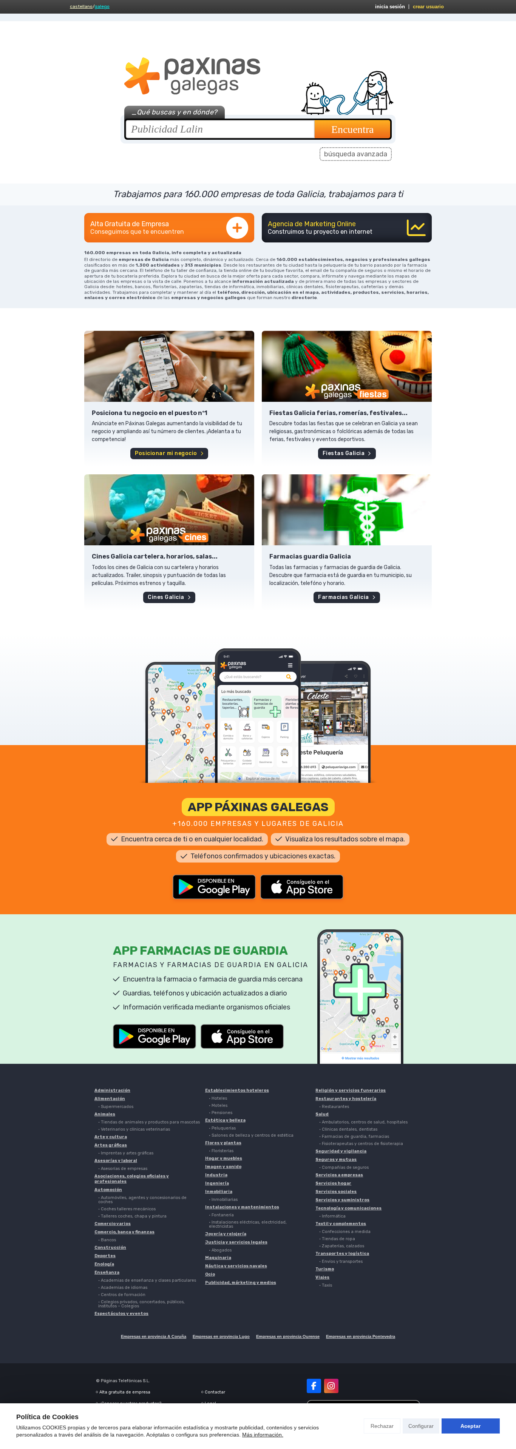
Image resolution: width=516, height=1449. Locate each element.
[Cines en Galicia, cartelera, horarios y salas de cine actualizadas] (169, 509)
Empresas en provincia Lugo (221, 1336)
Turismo (324, 1269)
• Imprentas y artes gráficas (125, 1153)
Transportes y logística (342, 1253)
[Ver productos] (169, 366)
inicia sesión (390, 6)
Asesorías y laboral (115, 1160)
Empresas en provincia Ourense (288, 1336)
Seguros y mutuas (336, 1159)
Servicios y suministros (342, 1199)
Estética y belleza (225, 1120)
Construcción (110, 1247)
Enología (104, 1264)
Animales (104, 1114)
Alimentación (109, 1098)
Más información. (262, 1435)
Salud (322, 1114)
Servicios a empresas (339, 1175)
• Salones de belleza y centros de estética (251, 1135)
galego (102, 6)
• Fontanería (221, 1215)
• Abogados (220, 1250)
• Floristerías (221, 1150)
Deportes (105, 1255)
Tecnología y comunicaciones (348, 1208)
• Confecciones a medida (345, 1231)
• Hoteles (218, 1098)
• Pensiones (220, 1112)
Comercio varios (112, 1223)
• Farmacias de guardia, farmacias (354, 1136)
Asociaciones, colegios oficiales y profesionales (131, 1179)
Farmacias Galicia (343, 597)
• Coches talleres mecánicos (127, 1209)
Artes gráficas (110, 1145)
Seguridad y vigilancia (340, 1151)
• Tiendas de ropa (337, 1238)
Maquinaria (218, 1257)
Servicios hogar (333, 1183)
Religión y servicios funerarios (350, 1090)
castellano (81, 6)
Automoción (108, 1189)
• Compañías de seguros (344, 1167)
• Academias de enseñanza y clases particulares (147, 1280)
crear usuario (428, 6)
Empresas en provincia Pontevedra (360, 1336)
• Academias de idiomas (122, 1287)
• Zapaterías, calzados (341, 1246)
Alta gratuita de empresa (124, 1392)
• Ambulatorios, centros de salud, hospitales (363, 1122)
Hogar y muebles (223, 1158)
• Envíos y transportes (341, 1261)
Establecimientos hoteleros (237, 1090)
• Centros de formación (121, 1294)
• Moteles (218, 1105)
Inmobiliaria (218, 1191)
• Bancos (107, 1240)
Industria (216, 1175)
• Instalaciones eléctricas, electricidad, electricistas (248, 1224)
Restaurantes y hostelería (345, 1098)
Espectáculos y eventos (121, 1313)
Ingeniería (217, 1183)
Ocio (210, 1274)
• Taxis (325, 1285)
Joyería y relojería (225, 1233)
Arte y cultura (110, 1136)
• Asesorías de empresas (122, 1168)
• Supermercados (115, 1106)
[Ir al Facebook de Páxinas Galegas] (314, 1386)
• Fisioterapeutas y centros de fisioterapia (361, 1143)
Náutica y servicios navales (236, 1266)
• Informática (332, 1216)
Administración (112, 1090)
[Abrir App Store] (301, 887)
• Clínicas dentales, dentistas (348, 1129)
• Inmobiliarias (223, 1199)
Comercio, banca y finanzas (124, 1232)
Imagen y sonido (223, 1166)
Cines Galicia (166, 597)
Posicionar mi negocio (166, 453)
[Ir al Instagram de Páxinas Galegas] (331, 1386)
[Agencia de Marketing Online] (347, 227)
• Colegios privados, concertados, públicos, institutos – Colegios (141, 1304)
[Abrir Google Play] (214, 887)
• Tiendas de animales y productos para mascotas (149, 1122)
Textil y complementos (340, 1223)
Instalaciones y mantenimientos (242, 1207)
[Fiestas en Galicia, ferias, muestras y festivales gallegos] (347, 366)
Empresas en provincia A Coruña (153, 1336)
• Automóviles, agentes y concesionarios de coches (142, 1199)
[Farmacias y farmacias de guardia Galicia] (347, 509)
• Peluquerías (222, 1128)
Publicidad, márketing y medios (240, 1282)
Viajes (322, 1277)
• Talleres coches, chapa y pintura (132, 1216)
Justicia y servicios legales (236, 1242)
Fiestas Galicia (344, 453)
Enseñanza (106, 1272)
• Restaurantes (334, 1106)
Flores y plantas (223, 1142)
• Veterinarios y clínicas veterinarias (134, 1129)
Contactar (215, 1392)
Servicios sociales (336, 1191)
